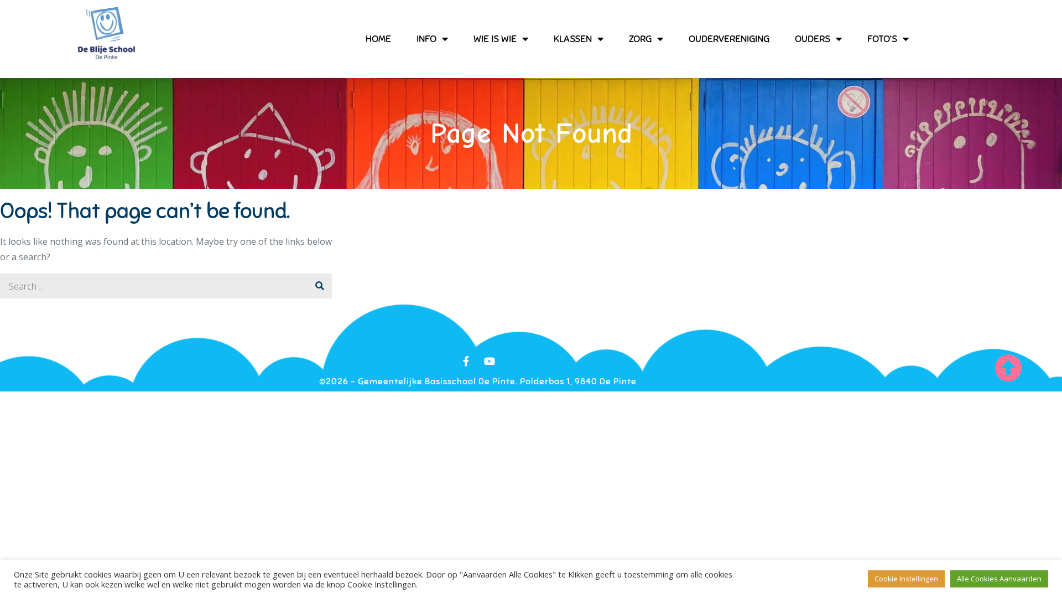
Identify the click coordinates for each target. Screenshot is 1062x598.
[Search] (319, 286)
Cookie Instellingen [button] (906, 579)
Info (426, 39)
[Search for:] (166, 286)
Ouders (812, 39)
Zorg (640, 39)
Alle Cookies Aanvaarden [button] (999, 579)
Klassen (573, 39)
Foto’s (882, 39)
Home (378, 39)
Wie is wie (495, 39)
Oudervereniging (729, 39)
